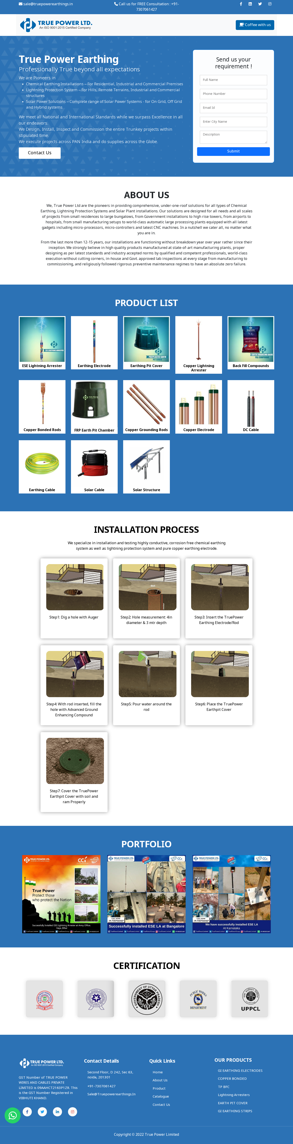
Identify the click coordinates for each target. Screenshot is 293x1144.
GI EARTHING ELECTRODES (240, 1071)
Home (158, 1072)
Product (159, 1088)
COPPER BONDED (232, 1079)
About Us (160, 1080)
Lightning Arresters (234, 1095)
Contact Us (40, 153)
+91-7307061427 (101, 1086)
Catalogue (161, 1096)
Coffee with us (257, 25)
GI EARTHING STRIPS (235, 1111)
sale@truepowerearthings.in (47, 4)
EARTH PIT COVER (232, 1103)
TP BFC (223, 1087)
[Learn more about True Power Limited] (241, 4)
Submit (233, 151)
